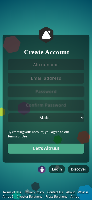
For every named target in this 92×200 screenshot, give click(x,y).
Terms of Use (17, 136)
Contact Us (55, 192)
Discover (78, 169)
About (70, 192)
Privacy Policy (34, 192)
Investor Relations (29, 196)
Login (57, 169)
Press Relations (56, 196)
